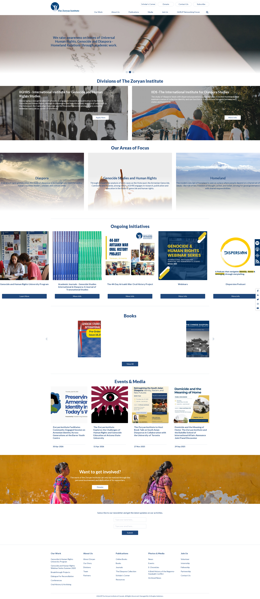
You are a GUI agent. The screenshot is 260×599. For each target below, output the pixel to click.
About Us (115, 12)
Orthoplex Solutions (156, 596)
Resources (120, 579)
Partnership (186, 571)
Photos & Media (156, 553)
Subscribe (201, 4)
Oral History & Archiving (61, 584)
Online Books (121, 559)
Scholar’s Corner (148, 4)
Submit (130, 533)
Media (150, 12)
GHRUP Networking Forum (188, 12)
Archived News (154, 578)
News (150, 559)
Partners (87, 575)
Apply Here (100, 117)
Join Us (165, 12)
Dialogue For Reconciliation (62, 576)
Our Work (98, 12)
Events (151, 563)
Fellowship (185, 567)
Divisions (87, 567)
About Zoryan (89, 559)
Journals (119, 567)
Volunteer (185, 559)
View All (130, 364)
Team (85, 571)
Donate (166, 4)
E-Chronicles (153, 567)
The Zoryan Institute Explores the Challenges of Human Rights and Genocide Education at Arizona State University (107, 432)
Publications (134, 12)
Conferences (56, 580)
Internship (185, 563)
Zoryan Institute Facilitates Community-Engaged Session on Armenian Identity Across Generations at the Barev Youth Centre (69, 432)
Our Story (87, 563)
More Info (232, 117)
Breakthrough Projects (60, 572)
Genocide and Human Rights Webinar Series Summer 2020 (63, 567)
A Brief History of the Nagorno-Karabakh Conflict (161, 572)
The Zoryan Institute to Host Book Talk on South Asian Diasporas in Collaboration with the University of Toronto (150, 431)
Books (118, 563)
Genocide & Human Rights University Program (62, 560)
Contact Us (183, 4)
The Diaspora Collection (126, 571)
